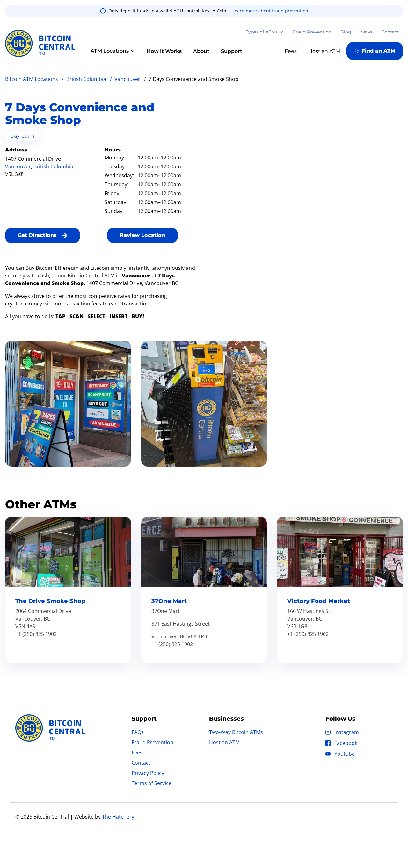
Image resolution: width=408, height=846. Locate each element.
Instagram (346, 732)
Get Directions (37, 235)
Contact (390, 32)
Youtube (344, 753)
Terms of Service (151, 783)
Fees (137, 752)
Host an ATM (224, 742)
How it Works (164, 51)
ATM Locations (110, 51)
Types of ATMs (262, 32)
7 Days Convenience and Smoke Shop (79, 113)
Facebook (345, 743)
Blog (345, 32)
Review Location (142, 235)
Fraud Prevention (312, 32)
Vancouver (18, 166)
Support (231, 51)
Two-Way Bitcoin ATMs (236, 732)
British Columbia (53, 166)
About (201, 51)
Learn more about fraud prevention (270, 11)
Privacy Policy (148, 772)
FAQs (138, 732)
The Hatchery (118, 816)
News (366, 32)
